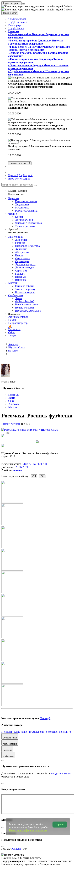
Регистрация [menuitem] (22, 178)
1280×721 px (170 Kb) (34, 463)
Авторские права (50, 864)
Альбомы (13, 404)
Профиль (13, 394)
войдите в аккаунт (62, 773)
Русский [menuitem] (13, 175)
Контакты (35, 857)
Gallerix (16, 848)
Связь (11, 400)
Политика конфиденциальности (20, 864)
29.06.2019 (21, 467)
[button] (17, 18)
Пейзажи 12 (9, 731)
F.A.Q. (16, 857)
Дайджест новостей (20, 163)
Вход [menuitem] (11, 178)
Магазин (13, 407)
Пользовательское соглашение (54, 861)
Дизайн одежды (10, 423)
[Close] (35, 185)
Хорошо (59, 824)
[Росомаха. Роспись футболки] (29, 429)
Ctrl (34, 476)
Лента (11, 397)
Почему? (45, 718)
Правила (31, 861)
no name (18, 470)
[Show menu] (23, 3)
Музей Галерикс (17, 192)
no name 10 (24, 731)
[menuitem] (30, 175)
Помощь (6, 857)
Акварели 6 (40, 731)
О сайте (25, 857)
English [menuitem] (23, 175)
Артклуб (18, 231)
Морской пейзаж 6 (59, 731)
